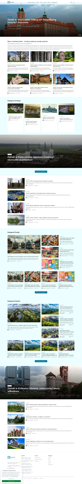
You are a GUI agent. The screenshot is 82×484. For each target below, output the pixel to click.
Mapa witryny (41, 478)
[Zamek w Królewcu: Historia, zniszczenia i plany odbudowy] (41, 382)
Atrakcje (37, 2)
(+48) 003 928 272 (11, 468)
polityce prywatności (15, 476)
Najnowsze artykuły (31, 2)
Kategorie (50, 455)
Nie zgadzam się (11, 478)
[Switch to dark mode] (73, 2)
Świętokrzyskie (54, 2)
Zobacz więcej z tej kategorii (40, 171)
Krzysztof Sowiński (10, 162)
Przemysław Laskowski (11, 28)
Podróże (44, 2)
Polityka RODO (29, 478)
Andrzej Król (9, 393)
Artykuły (23, 455)
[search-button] (71, 2)
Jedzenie (48, 2)
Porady (41, 2)
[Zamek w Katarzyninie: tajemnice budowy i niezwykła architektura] (41, 151)
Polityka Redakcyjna (35, 478)
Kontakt (25, 478)
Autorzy (36, 455)
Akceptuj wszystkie (11, 481)
